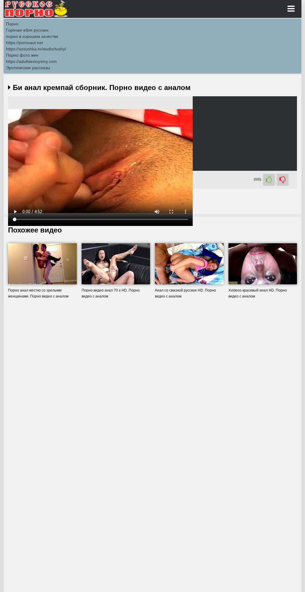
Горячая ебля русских (27, 30)
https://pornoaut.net (24, 42)
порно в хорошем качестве (32, 36)
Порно (12, 23)
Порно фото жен (22, 55)
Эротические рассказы (28, 67)
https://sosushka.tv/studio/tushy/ (36, 49)
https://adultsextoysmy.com (31, 61)
